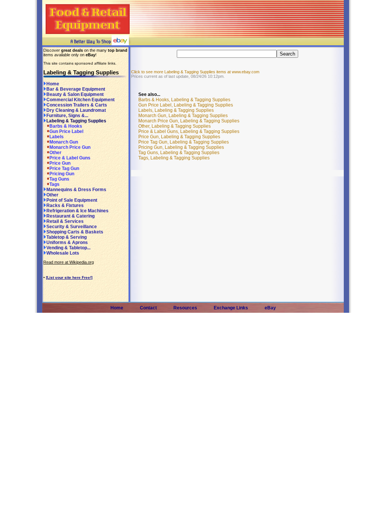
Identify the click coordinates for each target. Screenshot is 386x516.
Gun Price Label (66, 131)
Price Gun (59, 163)
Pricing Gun (61, 173)
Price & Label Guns (69, 158)
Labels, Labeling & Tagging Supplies (176, 110)
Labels (56, 136)
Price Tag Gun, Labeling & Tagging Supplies (183, 142)
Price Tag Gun (64, 168)
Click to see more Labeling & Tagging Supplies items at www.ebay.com (195, 72)
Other (55, 152)
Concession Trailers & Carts (76, 105)
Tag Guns (59, 179)
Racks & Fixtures (65, 205)
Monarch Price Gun (69, 147)
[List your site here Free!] (69, 277)
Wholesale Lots (62, 253)
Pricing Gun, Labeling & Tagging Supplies (181, 147)
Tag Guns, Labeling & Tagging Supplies (178, 152)
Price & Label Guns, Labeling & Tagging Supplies (188, 131)
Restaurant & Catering (70, 216)
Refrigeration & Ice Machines (77, 210)
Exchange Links (231, 308)
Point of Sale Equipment (71, 200)
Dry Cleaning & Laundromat (76, 110)
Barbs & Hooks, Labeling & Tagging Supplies (184, 99)
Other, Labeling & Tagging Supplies (174, 126)
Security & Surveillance (71, 226)
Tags (54, 184)
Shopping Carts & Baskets (74, 232)
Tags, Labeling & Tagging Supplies (174, 158)
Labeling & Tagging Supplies (76, 121)
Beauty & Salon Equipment (75, 94)
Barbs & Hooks (65, 126)
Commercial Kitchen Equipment (80, 99)
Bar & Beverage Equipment (75, 89)
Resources (185, 308)
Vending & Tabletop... (68, 247)
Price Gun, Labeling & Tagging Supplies (179, 136)
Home (52, 84)
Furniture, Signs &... (67, 115)
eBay (270, 308)
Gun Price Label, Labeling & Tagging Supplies (185, 105)
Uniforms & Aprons (67, 242)
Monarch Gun (63, 142)
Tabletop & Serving (66, 237)
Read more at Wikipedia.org (68, 262)
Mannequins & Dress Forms (76, 189)
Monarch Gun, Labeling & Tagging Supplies (183, 115)
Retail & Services (65, 221)
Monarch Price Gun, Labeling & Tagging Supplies (188, 121)
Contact (148, 308)
